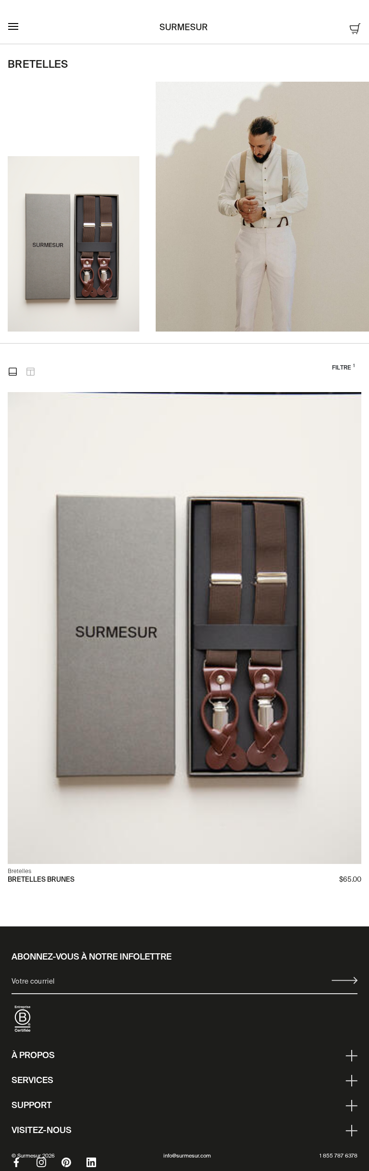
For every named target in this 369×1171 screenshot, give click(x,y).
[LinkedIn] (98, 1162)
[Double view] (30, 372)
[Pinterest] (74, 1162)
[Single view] (13, 372)
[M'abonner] (344, 980)
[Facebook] (24, 1162)
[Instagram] (49, 1162)
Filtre (343, 367)
